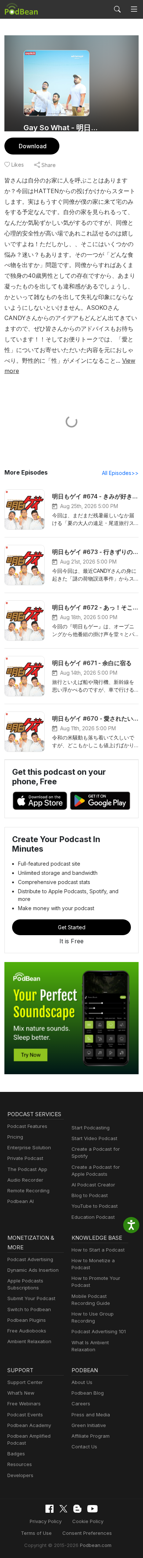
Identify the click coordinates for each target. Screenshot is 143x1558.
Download (33, 146)
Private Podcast (25, 1158)
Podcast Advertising (30, 1259)
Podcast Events (25, 1414)
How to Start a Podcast (98, 1250)
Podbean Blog (88, 1393)
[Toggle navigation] (134, 9)
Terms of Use (36, 1533)
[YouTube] (92, 1508)
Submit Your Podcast (31, 1298)
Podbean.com (95, 1545)
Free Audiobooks (26, 1331)
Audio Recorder (25, 1180)
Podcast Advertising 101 (99, 1331)
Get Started (71, 927)
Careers (81, 1403)
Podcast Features (27, 1126)
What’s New (20, 1393)
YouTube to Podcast (95, 1206)
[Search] (117, 9)
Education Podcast (93, 1217)
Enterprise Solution (29, 1147)
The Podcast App (27, 1169)
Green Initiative (89, 1425)
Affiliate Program (91, 1436)
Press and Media (91, 1414)
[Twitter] (63, 1509)
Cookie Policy (87, 1521)
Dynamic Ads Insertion (33, 1270)
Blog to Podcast (90, 1195)
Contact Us (84, 1446)
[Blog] (77, 1509)
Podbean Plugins (26, 1320)
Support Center (25, 1382)
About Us (82, 1382)
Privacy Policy (46, 1521)
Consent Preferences (87, 1533)
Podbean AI (20, 1201)
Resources (19, 1464)
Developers (20, 1475)
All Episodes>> (120, 473)
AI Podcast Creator (93, 1185)
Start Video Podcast (94, 1138)
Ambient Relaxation (29, 1341)
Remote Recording (28, 1190)
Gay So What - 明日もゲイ (63, 127)
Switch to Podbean (29, 1309)
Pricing (15, 1137)
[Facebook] (49, 1509)
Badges (16, 1453)
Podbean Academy (29, 1425)
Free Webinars (24, 1403)
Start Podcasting (91, 1128)
